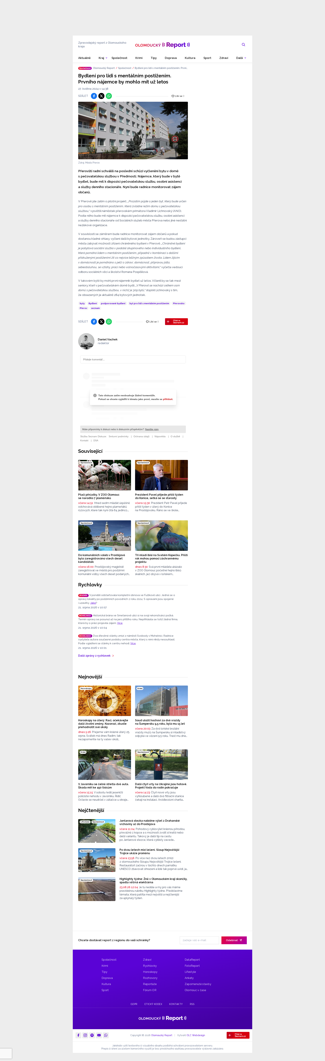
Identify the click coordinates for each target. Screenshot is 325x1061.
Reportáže (150, 984)
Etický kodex (153, 1004)
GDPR (134, 1004)
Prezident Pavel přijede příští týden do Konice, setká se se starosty (159, 496)
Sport (105, 990)
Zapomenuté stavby (198, 984)
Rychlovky (90, 585)
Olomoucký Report (104, 68)
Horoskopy (150, 971)
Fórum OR (149, 990)
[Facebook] (78, 1035)
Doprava (107, 978)
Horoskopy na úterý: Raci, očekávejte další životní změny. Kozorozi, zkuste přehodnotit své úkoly (103, 724)
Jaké (93, 602)
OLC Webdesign (196, 1035)
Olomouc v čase (195, 990)
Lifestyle (190, 971)
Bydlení (93, 303)
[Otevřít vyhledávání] (243, 44)
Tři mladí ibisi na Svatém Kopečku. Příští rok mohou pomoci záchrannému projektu (161, 559)
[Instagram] (85, 1035)
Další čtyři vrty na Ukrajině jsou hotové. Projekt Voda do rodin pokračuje (161, 786)
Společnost (124, 68)
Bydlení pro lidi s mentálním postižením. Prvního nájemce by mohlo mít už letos (161, 68)
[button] (241, 58)
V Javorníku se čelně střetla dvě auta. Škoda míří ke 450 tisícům (103, 786)
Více (120, 623)
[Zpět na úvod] (162, 45)
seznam (95, 308)
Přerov (83, 308)
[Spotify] (92, 1035)
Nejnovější (90, 677)
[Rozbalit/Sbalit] (106, 58)
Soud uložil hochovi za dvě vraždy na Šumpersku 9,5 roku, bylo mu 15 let (160, 722)
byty (82, 303)
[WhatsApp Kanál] (106, 1035)
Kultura (106, 984)
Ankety (189, 978)
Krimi (105, 965)
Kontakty (176, 1004)
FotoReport (192, 965)
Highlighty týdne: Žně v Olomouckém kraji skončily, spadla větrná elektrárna (153, 880)
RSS (192, 1004)
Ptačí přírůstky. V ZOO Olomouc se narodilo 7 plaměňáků (98, 496)
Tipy (104, 971)
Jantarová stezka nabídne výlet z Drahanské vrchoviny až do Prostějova (150, 822)
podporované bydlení (113, 303)
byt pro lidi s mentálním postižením (149, 303)
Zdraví (147, 959)
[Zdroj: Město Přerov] (133, 130)
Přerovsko (179, 303)
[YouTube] (99, 1035)
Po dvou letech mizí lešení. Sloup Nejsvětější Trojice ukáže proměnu (149, 851)
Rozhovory (150, 978)
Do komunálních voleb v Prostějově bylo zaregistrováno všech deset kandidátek (101, 559)
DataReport (192, 959)
